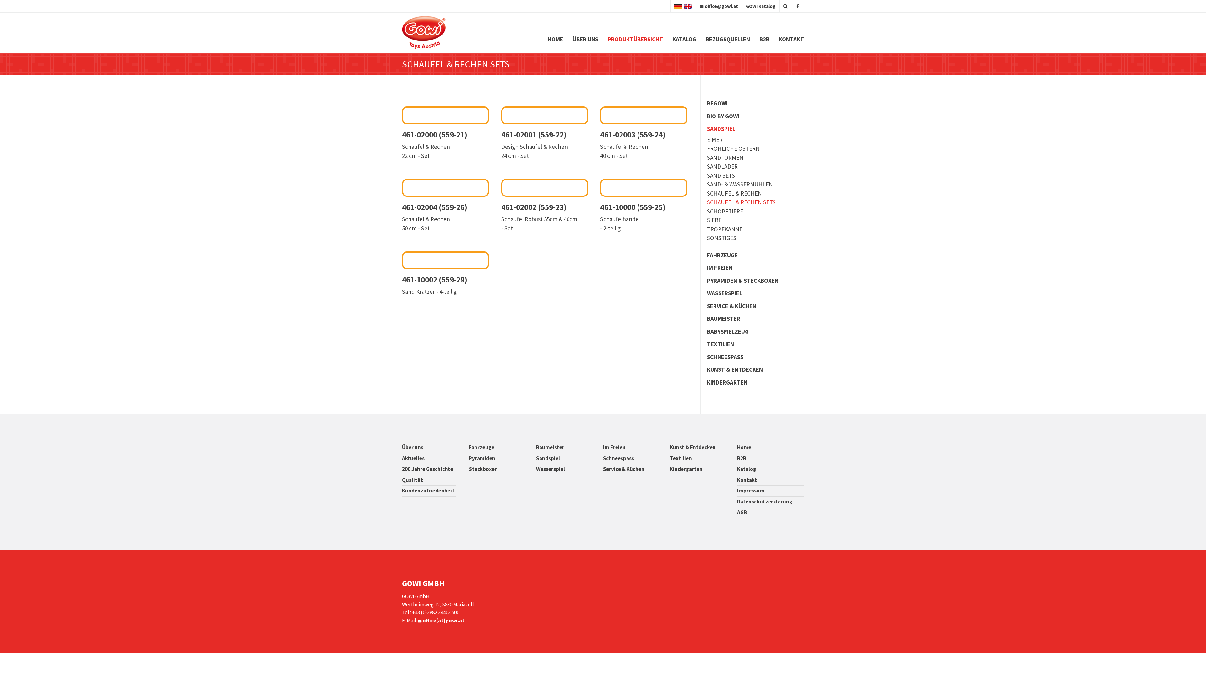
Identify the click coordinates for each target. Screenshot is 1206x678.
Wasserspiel (724, 293)
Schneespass (725, 357)
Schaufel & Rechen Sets (741, 202)
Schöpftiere (725, 211)
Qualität (412, 479)
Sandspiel (721, 128)
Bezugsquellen (728, 39)
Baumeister (723, 318)
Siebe (714, 220)
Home (555, 39)
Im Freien (719, 268)
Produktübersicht (635, 39)
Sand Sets (721, 175)
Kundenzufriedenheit (428, 490)
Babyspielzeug (728, 331)
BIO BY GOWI (723, 116)
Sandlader (722, 166)
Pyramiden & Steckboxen (743, 280)
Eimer (715, 139)
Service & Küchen (731, 306)
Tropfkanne (724, 229)
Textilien (720, 344)
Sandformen (725, 157)
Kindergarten (727, 382)
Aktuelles (413, 458)
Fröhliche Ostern (733, 148)
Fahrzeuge (722, 255)
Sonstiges (721, 238)
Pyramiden (482, 458)
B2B (764, 39)
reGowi (717, 103)
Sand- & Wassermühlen (740, 184)
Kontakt (791, 39)
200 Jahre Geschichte (427, 468)
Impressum (750, 490)
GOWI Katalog (760, 6)
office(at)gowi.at (443, 620)
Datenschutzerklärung (764, 501)
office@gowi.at (721, 6)
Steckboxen (483, 468)
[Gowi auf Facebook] (798, 6)
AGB (742, 512)
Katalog (684, 39)
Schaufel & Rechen (734, 193)
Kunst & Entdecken (735, 369)
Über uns (585, 39)
